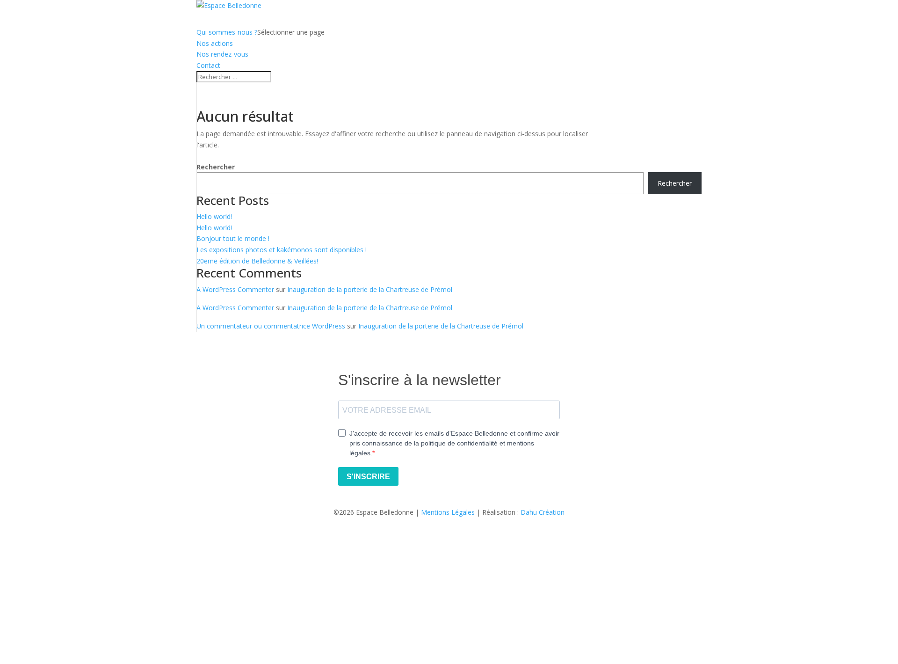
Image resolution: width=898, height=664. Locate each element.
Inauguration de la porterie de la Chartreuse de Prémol (369, 289)
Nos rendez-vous (222, 54)
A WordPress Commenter (235, 289)
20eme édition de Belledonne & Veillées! (257, 260)
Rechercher (215, 166)
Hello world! (214, 216)
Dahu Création (543, 512)
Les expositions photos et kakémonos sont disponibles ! (281, 249)
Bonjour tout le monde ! (232, 238)
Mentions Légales (448, 512)
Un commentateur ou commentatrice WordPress (270, 325)
